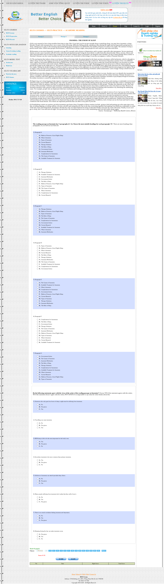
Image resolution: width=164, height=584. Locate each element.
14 (94, 550)
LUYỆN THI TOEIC (81, 3)
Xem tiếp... (159, 88)
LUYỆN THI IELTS (120, 3)
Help (87, 574)
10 (80, 550)
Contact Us (93, 574)
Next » (104, 550)
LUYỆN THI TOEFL (100, 3)
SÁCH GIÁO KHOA (14, 3)
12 (87, 550)
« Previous (40, 550)
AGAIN (73, 559)
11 (83, 550)
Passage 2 (64, 36)
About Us (78, 574)
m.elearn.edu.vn (117, 17)
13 (91, 550)
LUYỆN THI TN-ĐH (36, 3)
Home (73, 574)
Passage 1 (41, 36)
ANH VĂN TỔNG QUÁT (59, 3)
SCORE (61, 559)
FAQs (83, 574)
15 (98, 550)
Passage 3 (86, 36)
